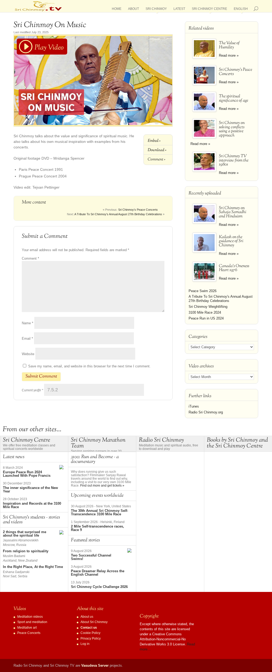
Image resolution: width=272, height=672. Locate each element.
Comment (30, 258)
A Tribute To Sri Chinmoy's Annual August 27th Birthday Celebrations (221, 298)
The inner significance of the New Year (30, 489)
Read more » (229, 55)
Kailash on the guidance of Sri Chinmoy (231, 241)
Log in (85, 644)
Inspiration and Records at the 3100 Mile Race (32, 505)
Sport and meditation (32, 622)
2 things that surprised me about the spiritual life (24, 533)
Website (28, 354)
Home (116, 10)
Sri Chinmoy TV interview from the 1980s (233, 160)
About (133, 10)
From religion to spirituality (25, 551)
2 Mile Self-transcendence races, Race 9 (97, 528)
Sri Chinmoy (156, 10)
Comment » (156, 159)
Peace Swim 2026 (202, 291)
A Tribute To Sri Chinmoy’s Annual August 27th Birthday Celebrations (118, 214)
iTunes (194, 406)
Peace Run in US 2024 (206, 318)
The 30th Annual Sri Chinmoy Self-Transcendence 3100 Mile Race (99, 512)
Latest (179, 10)
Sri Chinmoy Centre (209, 10)
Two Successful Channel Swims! (91, 557)
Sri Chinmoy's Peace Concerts (235, 72)
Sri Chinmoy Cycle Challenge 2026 (99, 587)
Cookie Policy (90, 633)
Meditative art (27, 627)
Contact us (88, 627)
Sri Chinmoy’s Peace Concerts (138, 209)
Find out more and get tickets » (102, 485)
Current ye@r (32, 390)
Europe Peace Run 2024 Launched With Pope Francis (26, 474)
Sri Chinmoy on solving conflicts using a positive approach (232, 129)
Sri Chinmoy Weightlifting (208, 307)
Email (27, 339)
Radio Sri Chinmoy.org (206, 412)
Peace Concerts (28, 633)
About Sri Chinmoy (94, 622)
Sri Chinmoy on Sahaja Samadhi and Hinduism (232, 212)
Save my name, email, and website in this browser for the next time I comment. (89, 366)
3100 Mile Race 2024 (205, 312)
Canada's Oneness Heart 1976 (234, 268)
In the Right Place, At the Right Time (33, 567)
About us (86, 617)
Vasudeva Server (95, 665)
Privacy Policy (90, 638)
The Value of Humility (229, 45)
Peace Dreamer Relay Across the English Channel (97, 572)
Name (27, 323)
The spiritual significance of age (233, 98)
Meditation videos (30, 617)
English (241, 10)
